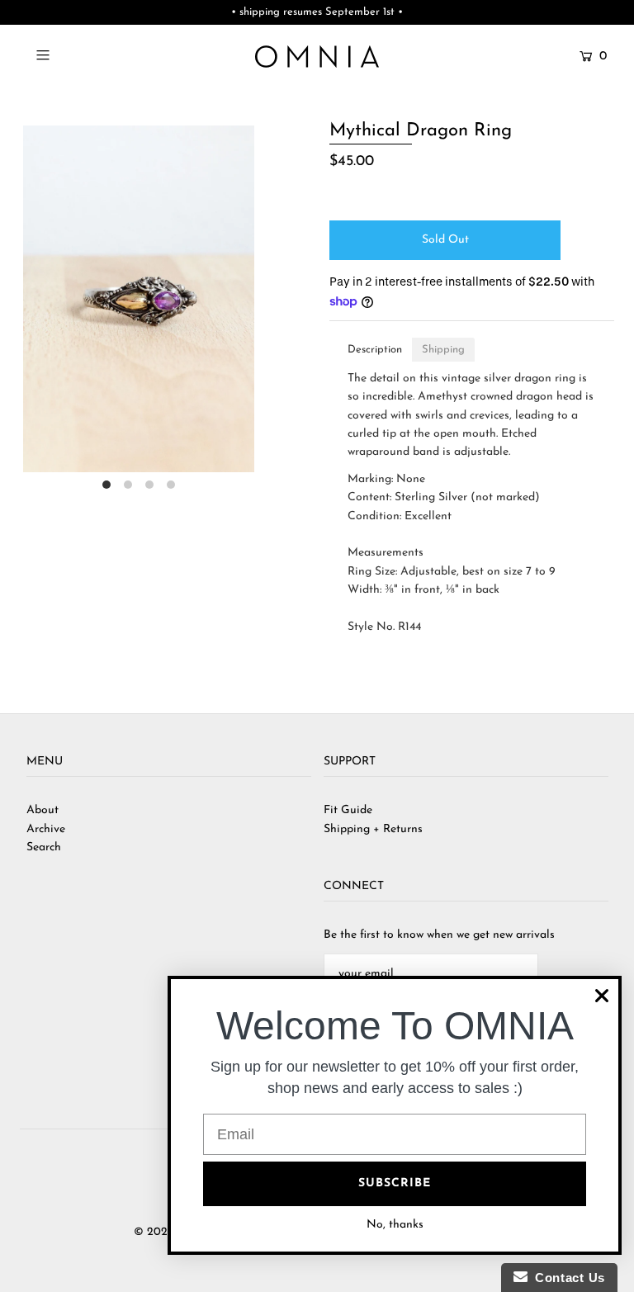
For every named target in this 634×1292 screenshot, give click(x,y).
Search (43, 847)
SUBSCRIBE (394, 1183)
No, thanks (395, 1225)
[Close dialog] (602, 995)
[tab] (375, 350)
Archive (45, 829)
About (42, 810)
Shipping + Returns (373, 829)
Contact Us (566, 1278)
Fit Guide (348, 810)
